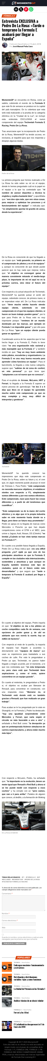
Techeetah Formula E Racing (15, 882)
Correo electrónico (10, 921)
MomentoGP (18, 879)
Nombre (6, 914)
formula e (31, 877)
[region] (23, 235)
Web (3, 928)
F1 (23, 877)
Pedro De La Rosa (32, 879)
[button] (4, 3)
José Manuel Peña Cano (23, 46)
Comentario (7, 894)
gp (39, 877)
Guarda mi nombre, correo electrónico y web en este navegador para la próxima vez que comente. (22, 938)
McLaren (7, 879)
